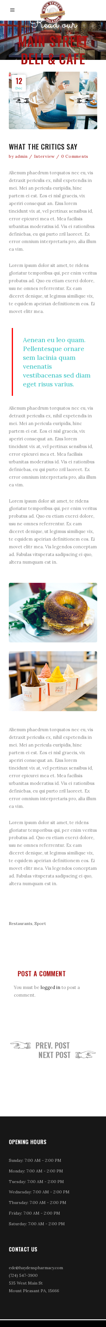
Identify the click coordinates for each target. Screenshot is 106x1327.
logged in (50, 987)
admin (21, 156)
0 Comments (74, 156)
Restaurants (20, 923)
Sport (40, 923)
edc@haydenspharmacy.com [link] (36, 1267)
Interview (44, 156)
